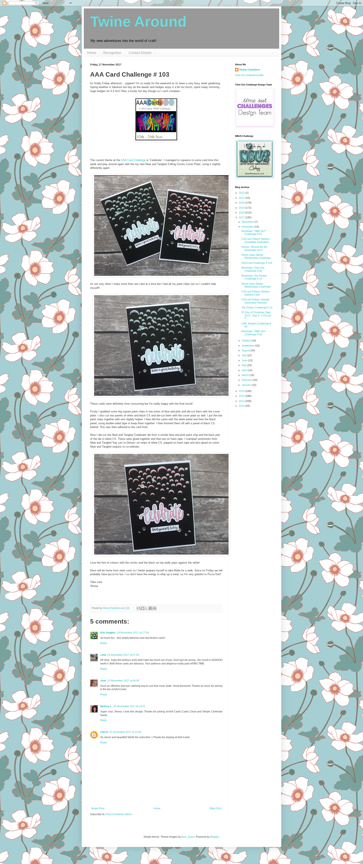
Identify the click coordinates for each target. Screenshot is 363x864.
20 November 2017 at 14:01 (129, 706)
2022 (242, 192)
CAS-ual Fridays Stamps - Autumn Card (256, 293)
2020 (242, 202)
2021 (242, 197)
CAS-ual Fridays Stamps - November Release (256, 301)
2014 (242, 401)
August (246, 350)
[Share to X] (147, 608)
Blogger (214, 836)
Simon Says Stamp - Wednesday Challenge (256, 256)
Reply (103, 643)
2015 (242, 396)
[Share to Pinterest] (155, 608)
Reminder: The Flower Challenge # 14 (254, 277)
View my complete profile (249, 75)
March (246, 375)
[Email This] (139, 608)
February (247, 380)
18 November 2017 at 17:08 (133, 632)
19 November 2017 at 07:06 (123, 654)
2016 (242, 391)
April (245, 370)
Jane (103, 680)
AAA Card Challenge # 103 (256, 262)
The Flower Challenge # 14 (256, 307)
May (244, 365)
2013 (242, 405)
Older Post (215, 808)
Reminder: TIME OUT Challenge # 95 (253, 333)
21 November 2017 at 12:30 (125, 732)
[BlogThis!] (143, 608)
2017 (242, 217)
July (244, 355)
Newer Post (97, 808)
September (248, 345)
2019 (242, 207)
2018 (242, 212)
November (248, 226)
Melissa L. (106, 706)
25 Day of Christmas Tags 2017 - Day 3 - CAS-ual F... (256, 315)
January (247, 385)
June (245, 360)
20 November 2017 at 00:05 (123, 680)
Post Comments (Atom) (119, 814)
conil (103, 654)
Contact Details (140, 53)
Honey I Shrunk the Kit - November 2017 (254, 248)
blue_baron (188, 836)
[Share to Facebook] (151, 608)
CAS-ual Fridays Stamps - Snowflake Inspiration (256, 240)
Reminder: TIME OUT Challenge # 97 (253, 233)
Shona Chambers (249, 69)
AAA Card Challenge (133, 160)
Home (91, 53)
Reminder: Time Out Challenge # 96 (252, 269)
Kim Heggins (108, 632)
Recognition (112, 53)
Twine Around (138, 21)
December (248, 221)
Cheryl (104, 732)
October (246, 340)
